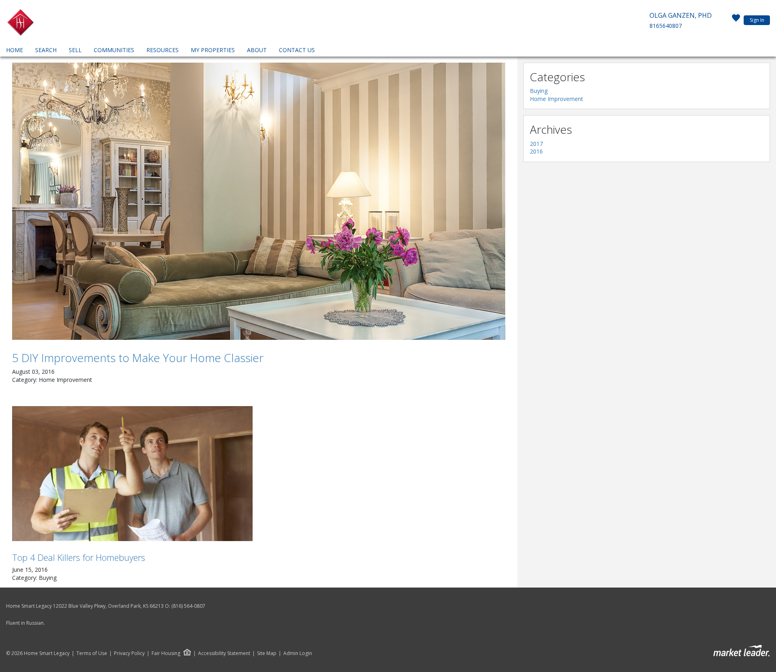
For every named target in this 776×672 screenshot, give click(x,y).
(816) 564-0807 (188, 605)
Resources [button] (162, 50)
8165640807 (665, 25)
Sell (75, 50)
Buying (539, 91)
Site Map (266, 653)
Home (14, 50)
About (257, 50)
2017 (536, 143)
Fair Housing (166, 653)
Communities (114, 50)
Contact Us (297, 50)
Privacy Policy (129, 653)
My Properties (213, 50)
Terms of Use (91, 653)
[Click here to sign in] (736, 20)
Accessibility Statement (224, 653)
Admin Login (297, 653)
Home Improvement (556, 99)
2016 (536, 151)
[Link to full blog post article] (258, 201)
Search (46, 50)
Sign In (757, 20)
